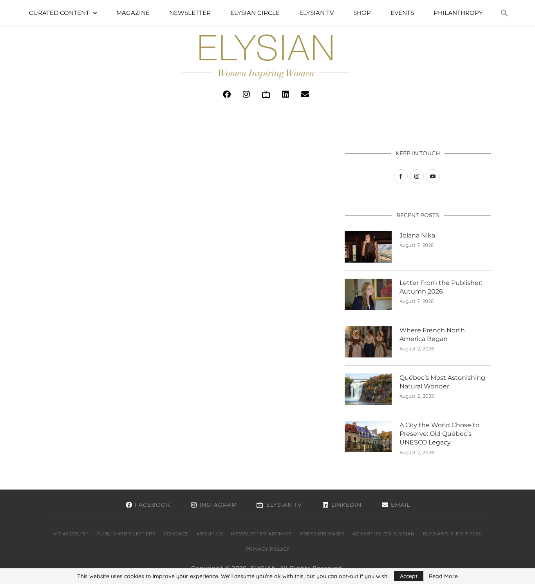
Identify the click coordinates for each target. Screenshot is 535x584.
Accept (409, 576)
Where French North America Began (432, 334)
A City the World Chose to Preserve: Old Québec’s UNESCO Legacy (439, 433)
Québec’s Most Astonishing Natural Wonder (442, 382)
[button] (504, 13)
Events (402, 12)
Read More (443, 576)
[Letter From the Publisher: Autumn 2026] (368, 294)
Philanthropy (458, 12)
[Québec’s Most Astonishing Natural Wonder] (368, 389)
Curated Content (59, 12)
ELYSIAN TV (316, 12)
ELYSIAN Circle (255, 12)
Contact (176, 534)
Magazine (133, 12)
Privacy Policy (268, 549)
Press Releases (322, 534)
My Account (71, 534)
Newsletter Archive (261, 534)
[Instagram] (246, 94)
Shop (362, 12)
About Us (210, 534)
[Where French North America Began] (368, 341)
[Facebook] (227, 94)
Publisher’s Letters (125, 534)
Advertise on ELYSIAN (383, 534)
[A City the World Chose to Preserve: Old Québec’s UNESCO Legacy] (368, 436)
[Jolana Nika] (368, 247)
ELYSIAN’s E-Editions (452, 534)
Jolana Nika (417, 235)
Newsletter (190, 12)
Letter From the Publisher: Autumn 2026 (440, 287)
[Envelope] (305, 94)
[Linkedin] (285, 94)
